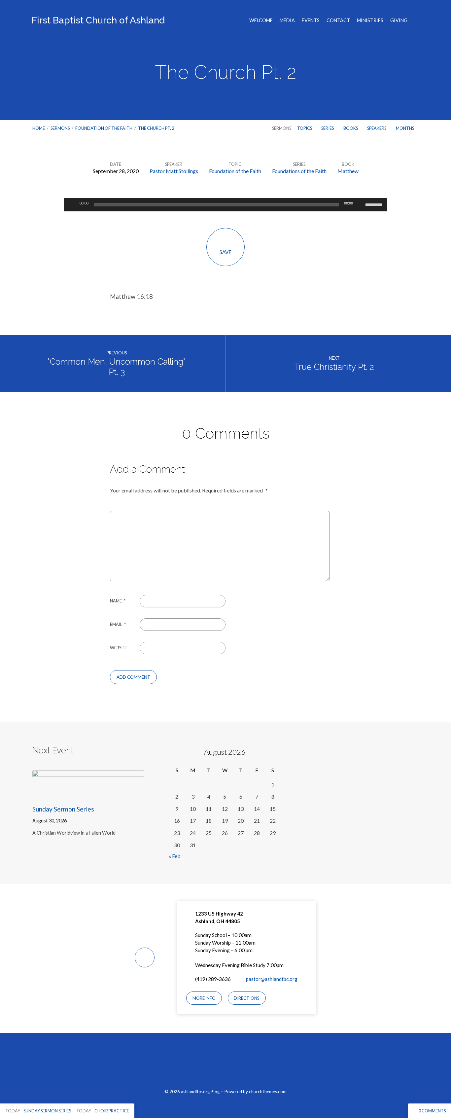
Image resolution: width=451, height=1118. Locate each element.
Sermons (60, 128)
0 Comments (432, 1110)
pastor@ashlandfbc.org (271, 979)
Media (287, 20)
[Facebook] (210, 1064)
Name (117, 600)
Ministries (370, 20)
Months (405, 128)
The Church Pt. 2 (156, 128)
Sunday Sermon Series (63, 809)
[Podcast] (241, 1064)
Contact (338, 20)
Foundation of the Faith (103, 128)
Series (327, 128)
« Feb (175, 856)
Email (118, 624)
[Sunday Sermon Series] (88, 793)
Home (38, 128)
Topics (305, 128)
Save (225, 252)
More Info (204, 998)
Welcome (261, 20)
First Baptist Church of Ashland (98, 20)
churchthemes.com (268, 1091)
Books (351, 128)
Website (119, 647)
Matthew (348, 171)
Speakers (377, 128)
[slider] (374, 204)
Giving (398, 20)
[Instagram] (226, 1064)
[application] (225, 204)
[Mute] (360, 204)
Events (311, 20)
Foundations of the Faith (299, 171)
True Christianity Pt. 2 (334, 367)
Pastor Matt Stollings (174, 171)
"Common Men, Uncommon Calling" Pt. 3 (117, 367)
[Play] (72, 204)
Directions (247, 998)
